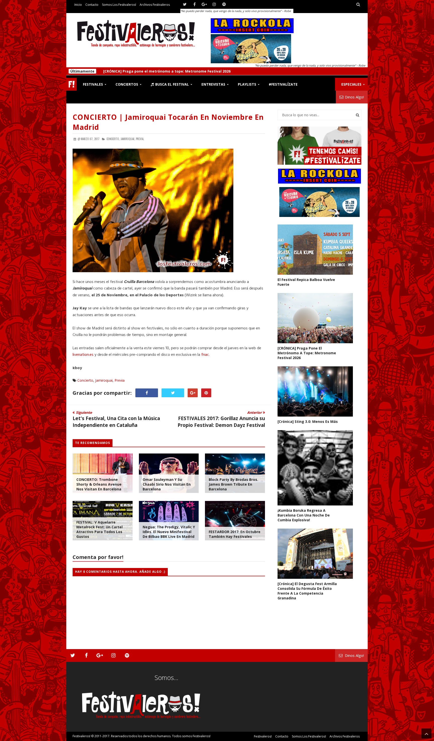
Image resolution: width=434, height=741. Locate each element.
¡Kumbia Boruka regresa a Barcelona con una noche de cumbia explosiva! (304, 515)
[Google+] (204, 4)
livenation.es (83, 355)
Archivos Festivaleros (155, 5)
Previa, (140, 139)
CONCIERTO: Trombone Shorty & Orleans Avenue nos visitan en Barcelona (99, 484)
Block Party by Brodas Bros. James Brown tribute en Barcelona (233, 484)
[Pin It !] (206, 392)
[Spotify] (224, 4)
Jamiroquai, (128, 139)
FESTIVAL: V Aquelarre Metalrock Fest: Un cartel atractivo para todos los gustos (99, 529)
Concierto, (113, 139)
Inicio (78, 5)
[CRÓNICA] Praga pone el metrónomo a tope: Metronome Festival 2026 (307, 353)
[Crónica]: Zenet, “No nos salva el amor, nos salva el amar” (155, 71)
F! (71, 84)
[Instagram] (214, 4)
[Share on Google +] (193, 392)
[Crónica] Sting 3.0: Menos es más (308, 421)
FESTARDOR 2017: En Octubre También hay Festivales (234, 534)
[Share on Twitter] (172, 392)
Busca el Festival (171, 84)
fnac (205, 355)
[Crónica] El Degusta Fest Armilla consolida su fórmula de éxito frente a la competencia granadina (307, 590)
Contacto (91, 5)
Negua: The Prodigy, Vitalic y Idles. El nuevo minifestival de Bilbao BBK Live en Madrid (169, 532)
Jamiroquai (104, 380)
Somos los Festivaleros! (119, 5)
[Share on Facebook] (146, 392)
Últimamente (82, 71)
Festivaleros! (81, 736)
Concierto (85, 380)
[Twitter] (184, 4)
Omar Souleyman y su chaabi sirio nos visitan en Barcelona (167, 484)
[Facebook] (194, 4)
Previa (120, 380)
